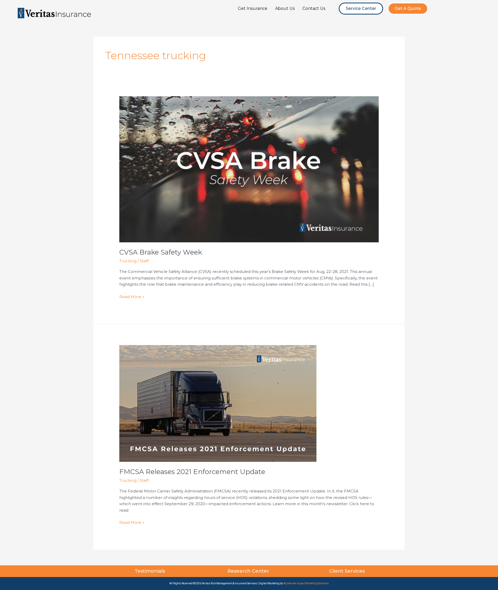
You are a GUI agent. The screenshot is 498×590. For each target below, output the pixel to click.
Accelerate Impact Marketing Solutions (306, 583)
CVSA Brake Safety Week (160, 252)
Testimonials (150, 571)
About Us (285, 8)
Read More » (131, 296)
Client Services (347, 571)
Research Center (248, 571)
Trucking (127, 260)
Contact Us (313, 8)
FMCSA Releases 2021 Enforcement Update (192, 472)
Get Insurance (252, 8)
